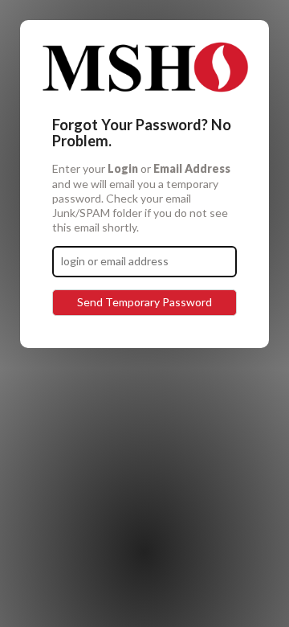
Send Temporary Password (144, 302)
